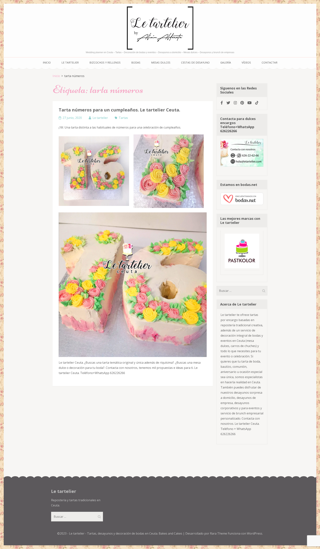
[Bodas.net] (242, 204)
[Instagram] (235, 102)
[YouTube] (249, 102)
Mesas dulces (160, 62)
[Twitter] (228, 102)
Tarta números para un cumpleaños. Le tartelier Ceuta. (119, 110)
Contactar (269, 62)
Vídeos (246, 62)
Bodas (135, 62)
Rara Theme (219, 533)
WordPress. (255, 533)
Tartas (123, 118)
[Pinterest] (242, 102)
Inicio (47, 62)
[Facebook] (222, 102)
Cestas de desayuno (195, 62)
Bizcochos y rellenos (105, 62)
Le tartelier (70, 62)
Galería (225, 62)
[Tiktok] (257, 102)
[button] (94, 171)
